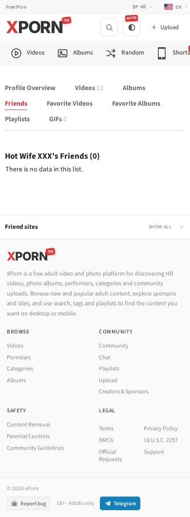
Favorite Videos (70, 104)
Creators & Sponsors (124, 392)
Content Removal (28, 425)
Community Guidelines (35, 448)
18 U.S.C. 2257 (161, 440)
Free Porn (16, 7)
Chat (105, 357)
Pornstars (19, 357)
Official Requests (110, 456)
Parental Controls (28, 436)
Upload (108, 380)
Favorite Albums (136, 104)
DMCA (106, 440)
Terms (106, 429)
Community (114, 346)
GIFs (58, 119)
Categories (20, 369)
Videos (89, 88)
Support (154, 452)
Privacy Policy (161, 429)
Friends (16, 104)
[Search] (109, 27)
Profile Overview (30, 88)
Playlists (17, 119)
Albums (134, 88)
